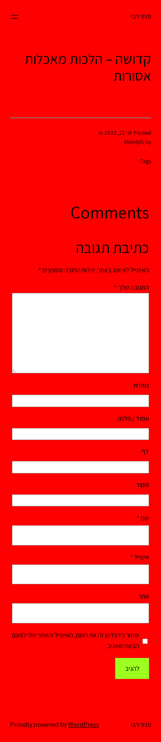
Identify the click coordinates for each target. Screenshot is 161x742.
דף (145, 451)
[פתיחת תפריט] (15, 17)
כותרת (141, 385)
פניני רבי (141, 16)
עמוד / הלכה (133, 418)
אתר (144, 596)
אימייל (139, 557)
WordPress (83, 724)
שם (143, 518)
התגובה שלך (131, 287)
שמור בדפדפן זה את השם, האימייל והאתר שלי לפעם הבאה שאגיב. (75, 640)
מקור (142, 484)
